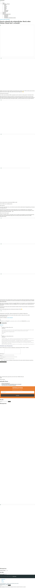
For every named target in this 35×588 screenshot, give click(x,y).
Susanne (1, 19)
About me (4, 13)
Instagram (3, 579)
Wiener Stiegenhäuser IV (6, 383)
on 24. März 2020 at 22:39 (9, 327)
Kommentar (2, 353)
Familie (5, 4)
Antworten (3, 328)
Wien (5, 5)
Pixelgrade (14, 576)
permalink (28, 321)
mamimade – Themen (6, 3)
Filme (5, 9)
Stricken (5, 6)
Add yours (1, 324)
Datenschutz (6, 15)
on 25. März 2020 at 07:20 (9, 336)
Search (3, 581)
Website (1, 358)
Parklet (5, 8)
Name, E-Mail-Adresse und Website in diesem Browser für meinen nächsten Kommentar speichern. (17, 360)
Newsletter (4, 12)
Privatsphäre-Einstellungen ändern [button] (10, 17)
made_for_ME (16, 321)
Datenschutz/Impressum (7, 14)
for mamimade (11, 321)
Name (1, 355)
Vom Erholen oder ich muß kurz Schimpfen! (9, 385)
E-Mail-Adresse (2, 356)
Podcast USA (6, 10)
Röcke (20, 321)
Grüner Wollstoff (10, 317)
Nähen (5, 7)
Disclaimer (6, 16)
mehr (1, 377)
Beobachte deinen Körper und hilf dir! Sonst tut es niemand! (11, 384)
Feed (2, 580)
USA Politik (6, 11)
